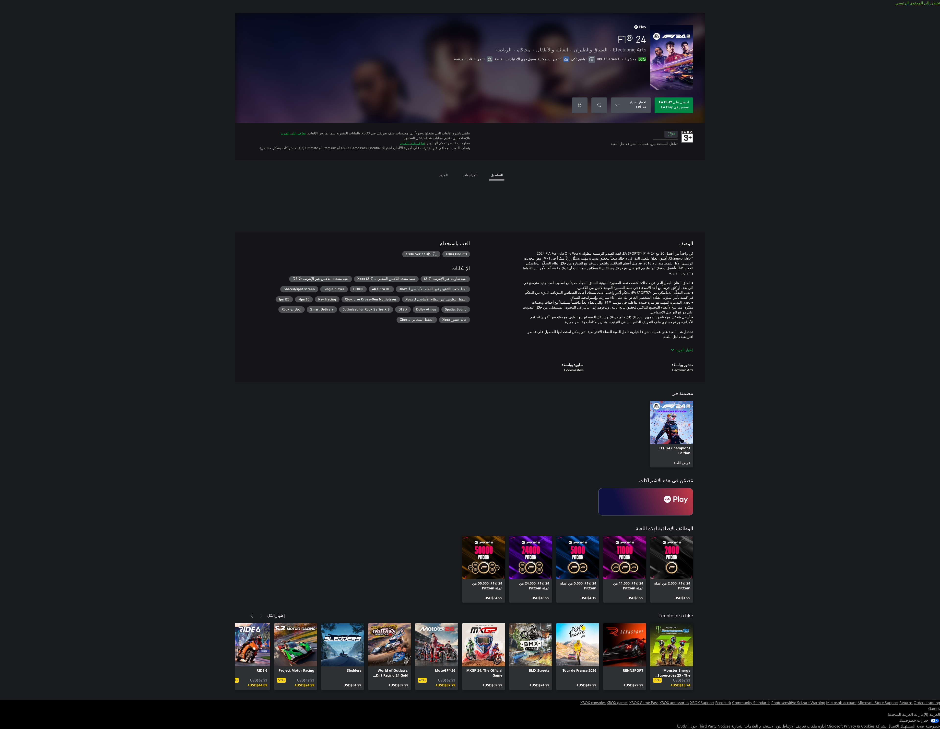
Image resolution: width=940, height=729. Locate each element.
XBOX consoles (593, 702)
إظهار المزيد (684, 349)
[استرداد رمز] (580, 105)
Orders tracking (927, 702)
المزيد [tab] (443, 175)
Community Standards (751, 702)
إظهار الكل (276, 615)
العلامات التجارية (744, 726)
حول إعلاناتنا (687, 726)
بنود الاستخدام (770, 726)
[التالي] (252, 615)
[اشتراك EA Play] (645, 501)
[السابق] (261, 615)
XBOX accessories (674, 702)
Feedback (723, 702)
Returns (906, 702)
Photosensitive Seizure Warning (798, 702)
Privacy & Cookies (859, 726)
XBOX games (617, 702)
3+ (673, 134)
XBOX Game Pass (643, 702)
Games (934, 708)
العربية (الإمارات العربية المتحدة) (914, 714)
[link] (671, 434)
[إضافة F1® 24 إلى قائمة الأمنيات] (599, 105)
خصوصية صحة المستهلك (920, 726)
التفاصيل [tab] (497, 175)
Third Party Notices (714, 726)
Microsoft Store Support (878, 702)
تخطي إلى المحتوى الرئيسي (917, 2)
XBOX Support (702, 702)
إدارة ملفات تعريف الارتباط (804, 726)
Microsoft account (841, 702)
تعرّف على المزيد (293, 133)
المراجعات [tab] (470, 175)
